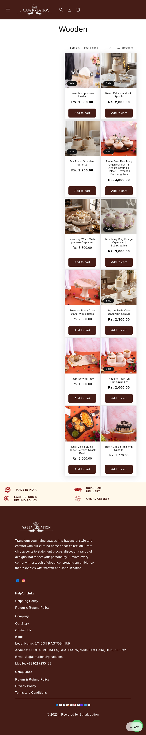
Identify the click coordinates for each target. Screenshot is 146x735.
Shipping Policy (26, 601)
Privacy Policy (25, 686)
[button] (8, 10)
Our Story (22, 623)
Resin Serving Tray (82, 378)
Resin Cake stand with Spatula (119, 95)
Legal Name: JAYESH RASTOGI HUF (42, 643)
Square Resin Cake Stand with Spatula (118, 312)
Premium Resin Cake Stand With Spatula (82, 312)
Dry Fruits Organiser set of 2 (82, 163)
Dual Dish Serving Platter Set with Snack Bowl (82, 450)
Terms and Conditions (31, 692)
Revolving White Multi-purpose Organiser (82, 241)
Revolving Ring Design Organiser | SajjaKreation (119, 242)
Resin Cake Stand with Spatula (119, 448)
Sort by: (75, 47)
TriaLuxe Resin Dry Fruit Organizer (119, 380)
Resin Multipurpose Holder (82, 95)
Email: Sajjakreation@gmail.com (39, 656)
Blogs (19, 636)
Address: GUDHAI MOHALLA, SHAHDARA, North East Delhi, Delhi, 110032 (70, 650)
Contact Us (23, 630)
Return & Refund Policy (32, 607)
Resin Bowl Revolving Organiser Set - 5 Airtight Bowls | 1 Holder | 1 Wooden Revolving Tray (119, 168)
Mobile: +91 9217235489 (33, 663)
